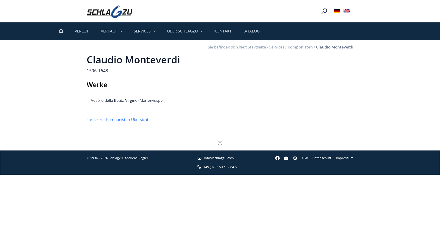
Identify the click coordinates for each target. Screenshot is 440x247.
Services (276, 47)
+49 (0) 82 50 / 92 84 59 (221, 167)
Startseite (257, 47)
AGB (305, 158)
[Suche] (324, 11)
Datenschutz (322, 158)
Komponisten (300, 47)
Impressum (344, 158)
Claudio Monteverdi (334, 47)
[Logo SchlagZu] (109, 11)
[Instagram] (292, 158)
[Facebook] (275, 158)
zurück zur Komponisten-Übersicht (117, 119)
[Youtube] (284, 158)
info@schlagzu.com (219, 158)
